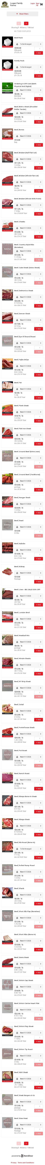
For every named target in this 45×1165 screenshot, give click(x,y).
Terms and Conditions (26, 1163)
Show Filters (24, 14)
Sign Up (38, 4)
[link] (28, 44)
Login (33, 3)
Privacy (13, 1163)
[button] (19, 23)
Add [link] (39, 53)
